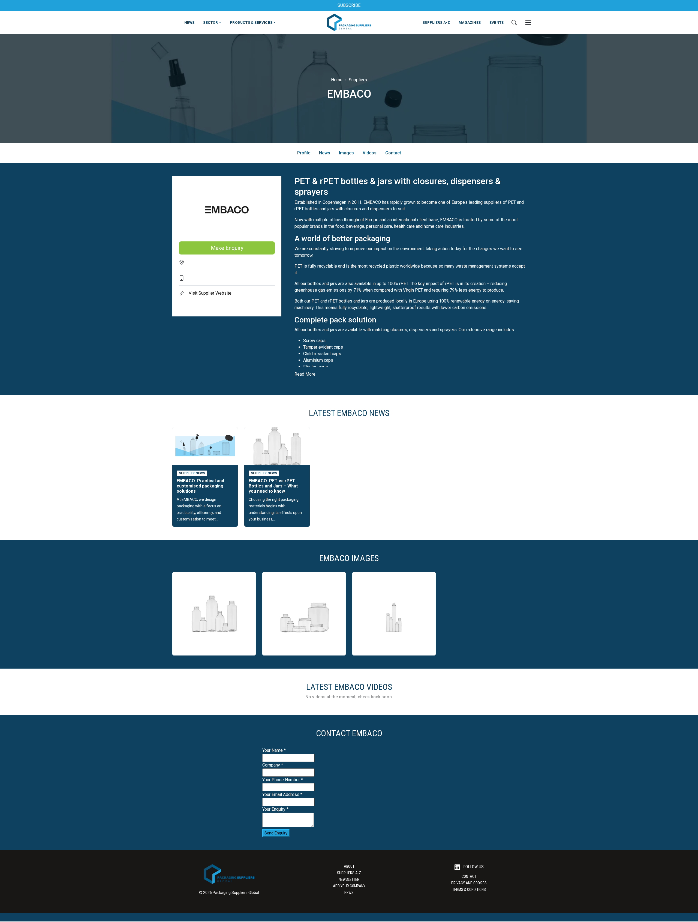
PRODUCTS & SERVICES (251, 22)
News (324, 152)
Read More (304, 374)
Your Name (274, 750)
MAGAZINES (470, 22)
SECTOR (210, 22)
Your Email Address (282, 794)
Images (346, 152)
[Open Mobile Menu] (528, 22)
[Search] (514, 22)
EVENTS (496, 22)
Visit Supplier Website (210, 293)
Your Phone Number (282, 779)
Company (272, 765)
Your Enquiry (275, 809)
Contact (393, 152)
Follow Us (473, 866)
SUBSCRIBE (349, 5)
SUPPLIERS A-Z (436, 22)
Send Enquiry (275, 833)
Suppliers (358, 79)
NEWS (189, 22)
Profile (303, 152)
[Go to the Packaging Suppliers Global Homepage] (349, 22)
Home (336, 79)
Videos (370, 152)
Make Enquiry (227, 248)
